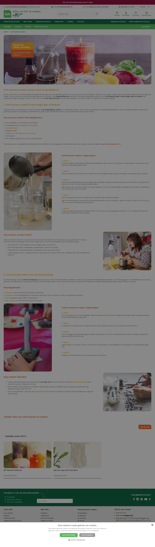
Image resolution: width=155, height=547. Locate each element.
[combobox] (152, 525)
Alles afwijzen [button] (87, 535)
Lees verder (102, 530)
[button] (77, 540)
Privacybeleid (76, 543)
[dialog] (77, 534)
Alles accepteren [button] (68, 535)
